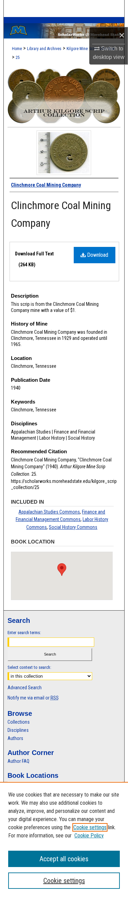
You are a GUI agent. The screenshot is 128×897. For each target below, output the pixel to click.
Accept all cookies (64, 859)
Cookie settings (89, 827)
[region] (64, 839)
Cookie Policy (89, 835)
